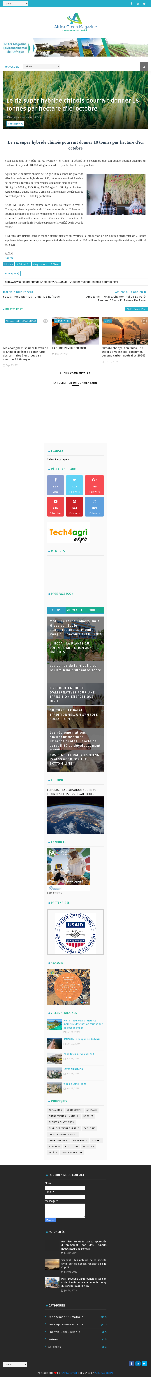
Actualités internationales (21, 320)
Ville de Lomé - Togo (75, 1084)
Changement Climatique (64, 1116)
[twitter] (144, 3)
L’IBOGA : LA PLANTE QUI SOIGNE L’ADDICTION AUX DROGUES (71, 648)
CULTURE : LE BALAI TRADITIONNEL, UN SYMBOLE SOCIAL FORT (74, 715)
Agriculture (74, 1110)
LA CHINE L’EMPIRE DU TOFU (69, 348)
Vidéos (94, 610)
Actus (56, 610)
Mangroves (80, 1140)
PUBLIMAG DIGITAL (103, 1373)
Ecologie (89, 1128)
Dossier (88, 1116)
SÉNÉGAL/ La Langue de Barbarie (82, 1039)
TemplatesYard (69, 1373)
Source (9, 257)
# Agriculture (40, 264)
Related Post (14, 309)
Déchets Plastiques (61, 1122)
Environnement (59, 1140)
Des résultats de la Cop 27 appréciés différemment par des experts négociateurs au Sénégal (83, 1245)
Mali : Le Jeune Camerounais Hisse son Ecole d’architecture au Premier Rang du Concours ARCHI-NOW (83, 1282)
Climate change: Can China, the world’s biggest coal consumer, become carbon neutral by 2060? (123, 352)
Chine (107, 320)
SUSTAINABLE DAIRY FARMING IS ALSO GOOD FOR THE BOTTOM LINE (74, 759)
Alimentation (62, 320)
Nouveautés (75, 610)
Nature (96, 1140)
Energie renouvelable (63, 1134)
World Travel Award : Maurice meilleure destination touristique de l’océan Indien (83, 1024)
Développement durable (64, 1128)
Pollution (71, 1146)
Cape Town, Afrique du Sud (79, 1054)
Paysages (55, 1146)
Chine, (38, 117)
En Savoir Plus (138, 309)
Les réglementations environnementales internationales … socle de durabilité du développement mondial (75, 741)
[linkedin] (138, 3)
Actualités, (16, 117)
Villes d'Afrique (72, 1152)
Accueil (13, 66)
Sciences (88, 1146)
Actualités (55, 1110)
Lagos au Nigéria (73, 1069)
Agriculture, (28, 117)
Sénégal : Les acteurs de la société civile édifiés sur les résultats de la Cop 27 (83, 1264)
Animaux (92, 1110)
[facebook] (131, 3)
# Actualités (23, 264)
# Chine (55, 264)
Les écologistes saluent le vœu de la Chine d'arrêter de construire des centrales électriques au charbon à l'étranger (25, 354)
